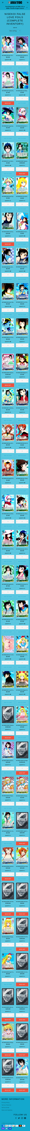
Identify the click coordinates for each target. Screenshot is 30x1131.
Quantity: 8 (22, 588)
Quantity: (7, 59)
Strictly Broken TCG (9, 1123)
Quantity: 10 (8, 200)
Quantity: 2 (8, 800)
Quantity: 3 (8, 835)
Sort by (15, 27)
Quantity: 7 (22, 341)
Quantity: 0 (8, 95)
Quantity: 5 (22, 59)
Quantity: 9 (22, 377)
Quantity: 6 (8, 130)
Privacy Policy (5, 1102)
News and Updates (7, 1110)
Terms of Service (6, 1105)
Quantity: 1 (8, 941)
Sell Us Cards (5, 1107)
